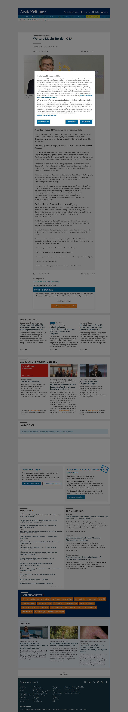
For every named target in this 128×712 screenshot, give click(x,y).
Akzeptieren (86, 121)
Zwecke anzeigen (43, 121)
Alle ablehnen (71, 121)
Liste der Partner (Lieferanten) (46, 115)
